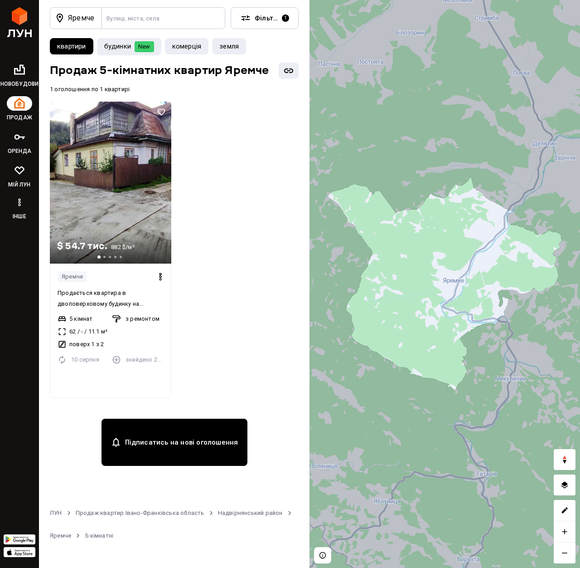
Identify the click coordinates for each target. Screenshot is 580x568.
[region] (444, 284)
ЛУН (56, 512)
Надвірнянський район (250, 512)
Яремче (72, 276)
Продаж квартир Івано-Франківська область (140, 512)
